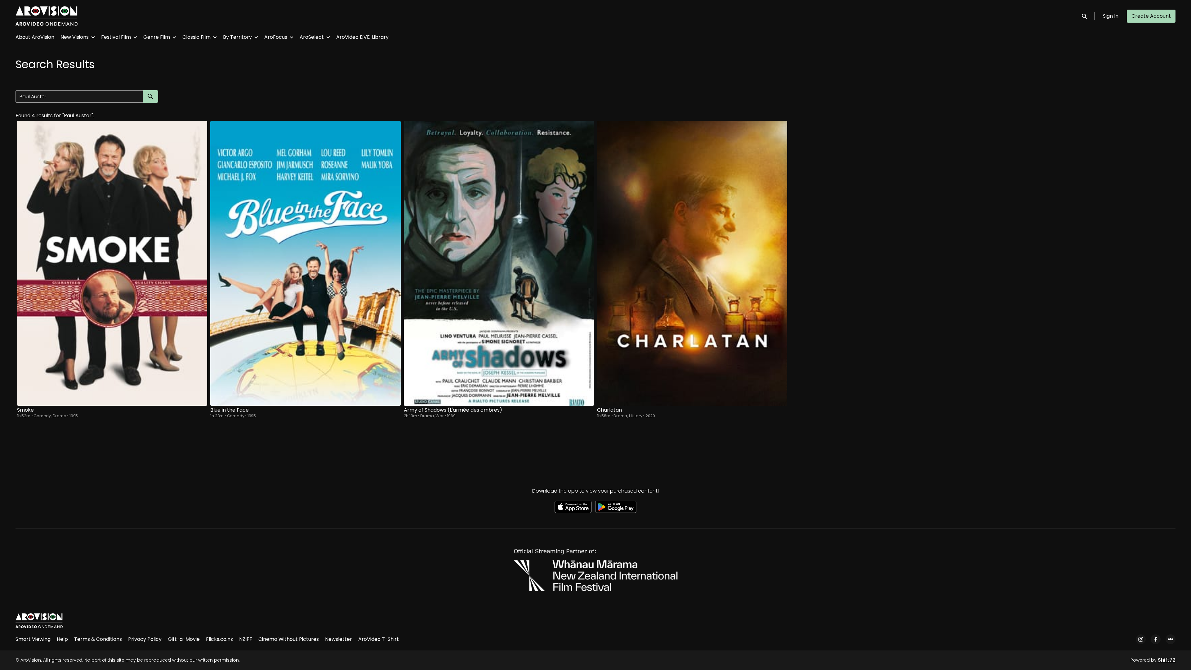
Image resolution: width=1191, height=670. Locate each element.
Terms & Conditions (98, 639)
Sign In (1110, 16)
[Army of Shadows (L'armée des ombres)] (499, 263)
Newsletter (338, 639)
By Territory (237, 37)
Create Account (1151, 16)
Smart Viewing (33, 639)
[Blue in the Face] (305, 263)
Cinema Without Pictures (288, 639)
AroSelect (312, 37)
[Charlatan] (692, 263)
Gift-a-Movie (184, 639)
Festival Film (116, 37)
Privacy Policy (145, 639)
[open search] (1085, 16)
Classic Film (196, 37)
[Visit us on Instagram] (1141, 639)
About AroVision (35, 37)
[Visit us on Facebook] (1156, 639)
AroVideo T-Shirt (378, 639)
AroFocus (275, 37)
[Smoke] (112, 263)
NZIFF (245, 639)
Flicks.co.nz (219, 639)
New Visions (74, 37)
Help (62, 639)
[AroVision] (39, 620)
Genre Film (156, 37)
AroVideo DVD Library (362, 37)
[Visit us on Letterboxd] (1170, 639)
